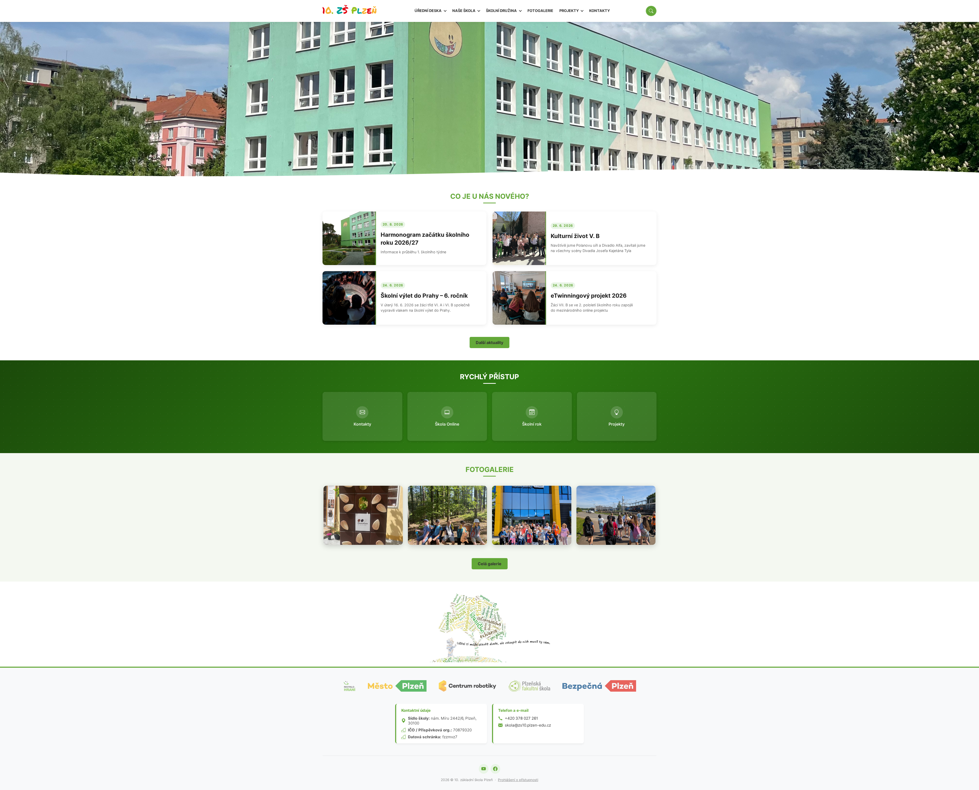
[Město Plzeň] (397, 686)
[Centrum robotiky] (467, 686)
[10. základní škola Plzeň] (350, 11)
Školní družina (502, 10)
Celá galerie (489, 563)
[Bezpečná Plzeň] (599, 686)
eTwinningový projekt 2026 (589, 295)
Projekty (569, 10)
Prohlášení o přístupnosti (518, 780)
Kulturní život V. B (575, 235)
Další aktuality (489, 342)
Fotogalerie (540, 10)
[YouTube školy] (483, 769)
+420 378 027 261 (521, 718)
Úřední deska (428, 10)
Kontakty (599, 10)
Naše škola (464, 10)
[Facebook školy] (495, 769)
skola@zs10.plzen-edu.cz (528, 725)
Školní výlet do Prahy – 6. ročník (424, 295)
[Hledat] (651, 11)
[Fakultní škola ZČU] (529, 686)
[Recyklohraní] (349, 686)
